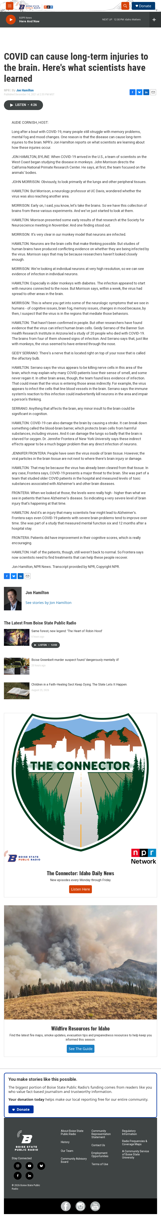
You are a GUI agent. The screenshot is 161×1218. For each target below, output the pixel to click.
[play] (11, 19)
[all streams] (155, 19)
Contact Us (98, 1145)
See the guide (80, 1048)
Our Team (67, 1150)
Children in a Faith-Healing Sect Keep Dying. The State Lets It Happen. (79, 684)
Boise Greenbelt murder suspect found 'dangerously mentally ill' (75, 660)
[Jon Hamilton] (13, 598)
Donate (145, 6)
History (65, 1142)
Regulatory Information (129, 1133)
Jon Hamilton (25, 90)
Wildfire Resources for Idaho (80, 1028)
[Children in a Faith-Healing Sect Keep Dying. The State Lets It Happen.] (16, 690)
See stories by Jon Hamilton (48, 602)
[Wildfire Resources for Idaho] (80, 962)
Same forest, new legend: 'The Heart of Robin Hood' (66, 631)
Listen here (80, 889)
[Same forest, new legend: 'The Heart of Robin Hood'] (16, 637)
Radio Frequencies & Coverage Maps (134, 1143)
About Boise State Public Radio (72, 1133)
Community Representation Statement (101, 1134)
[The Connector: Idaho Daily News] (80, 788)
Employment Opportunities (99, 1155)
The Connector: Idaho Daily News (80, 873)
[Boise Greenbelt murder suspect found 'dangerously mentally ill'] (16, 666)
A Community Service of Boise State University (135, 1154)
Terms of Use (99, 1164)
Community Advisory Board (74, 1160)
